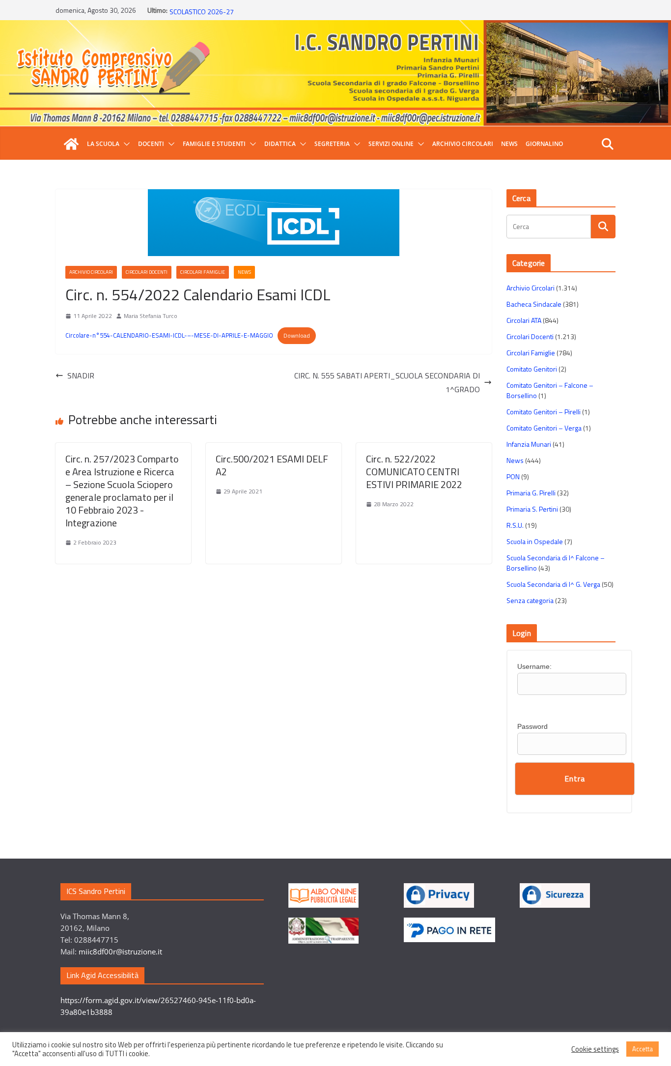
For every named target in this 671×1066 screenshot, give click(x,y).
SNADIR (80, 375)
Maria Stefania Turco (150, 315)
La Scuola (103, 144)
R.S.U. (515, 525)
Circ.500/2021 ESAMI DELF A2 (272, 465)
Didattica (280, 144)
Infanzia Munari (528, 444)
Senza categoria (530, 600)
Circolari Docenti (147, 272)
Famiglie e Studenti (214, 144)
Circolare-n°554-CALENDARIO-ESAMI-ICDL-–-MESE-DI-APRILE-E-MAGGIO (169, 335)
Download (296, 335)
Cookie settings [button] (595, 1049)
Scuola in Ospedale (534, 541)
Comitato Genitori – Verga (544, 428)
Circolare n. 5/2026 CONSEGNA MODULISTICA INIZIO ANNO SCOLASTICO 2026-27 (254, 15)
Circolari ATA (523, 320)
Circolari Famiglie (202, 272)
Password (532, 726)
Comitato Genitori (531, 369)
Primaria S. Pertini (532, 509)
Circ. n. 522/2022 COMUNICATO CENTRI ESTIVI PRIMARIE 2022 (414, 471)
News (509, 144)
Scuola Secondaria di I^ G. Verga (553, 584)
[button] (124, 144)
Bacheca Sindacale (533, 304)
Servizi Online (391, 144)
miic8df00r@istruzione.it (120, 951)
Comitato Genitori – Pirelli (543, 411)
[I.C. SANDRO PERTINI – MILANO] (71, 144)
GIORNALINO (544, 144)
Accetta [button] (642, 1049)
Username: (534, 666)
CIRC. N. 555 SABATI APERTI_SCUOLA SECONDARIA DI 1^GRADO (387, 383)
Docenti (151, 144)
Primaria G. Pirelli (531, 493)
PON (513, 476)
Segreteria (332, 144)
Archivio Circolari (462, 144)
